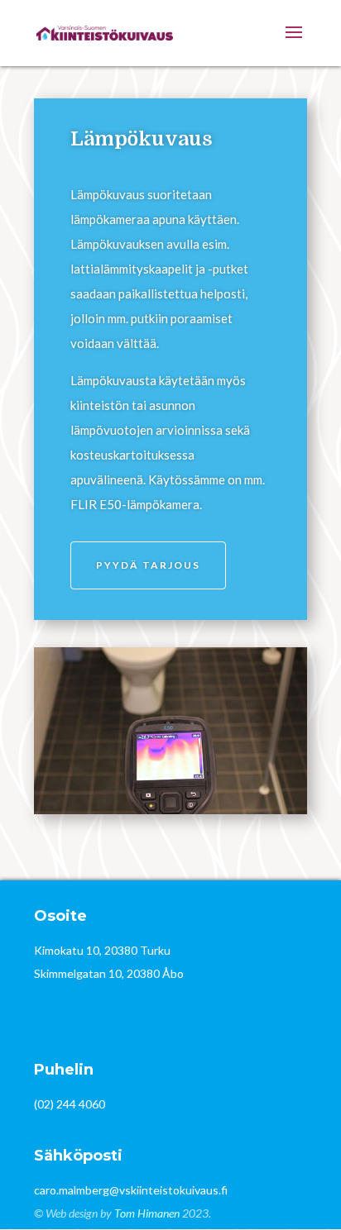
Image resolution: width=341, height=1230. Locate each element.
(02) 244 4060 (69, 1104)
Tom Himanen (147, 1213)
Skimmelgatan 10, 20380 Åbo (109, 973)
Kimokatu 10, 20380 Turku (102, 950)
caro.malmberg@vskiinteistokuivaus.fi (131, 1190)
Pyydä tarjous (148, 565)
